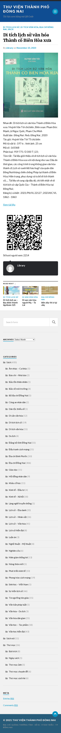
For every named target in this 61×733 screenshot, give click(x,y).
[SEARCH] (54, 322)
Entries (8, 698)
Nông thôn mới (16, 564)
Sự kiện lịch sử (16, 591)
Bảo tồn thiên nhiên (18, 382)
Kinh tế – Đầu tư (17, 490)
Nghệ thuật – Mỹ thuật (20, 543)
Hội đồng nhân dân (18, 476)
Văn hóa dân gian (17, 618)
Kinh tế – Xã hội (16, 496)
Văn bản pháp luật (18, 604)
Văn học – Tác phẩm (18, 624)
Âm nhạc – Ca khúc (18, 368)
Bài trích (13, 651)
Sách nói (10, 638)
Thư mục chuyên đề (18, 671)
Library (9, 48)
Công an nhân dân (17, 402)
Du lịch (12, 436)
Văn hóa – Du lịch (17, 611)
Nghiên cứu (14, 550)
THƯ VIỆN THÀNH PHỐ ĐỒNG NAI (34, 720)
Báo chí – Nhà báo (17, 375)
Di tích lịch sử (11, 27)
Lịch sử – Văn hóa (17, 523)
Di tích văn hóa (29, 27)
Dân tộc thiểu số (17, 409)
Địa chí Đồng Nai (17, 462)
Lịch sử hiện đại (16, 530)
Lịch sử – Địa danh (17, 510)
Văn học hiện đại (17, 631)
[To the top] (55, 714)
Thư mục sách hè (17, 678)
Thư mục (11, 645)
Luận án (12, 537)
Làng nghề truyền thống (20, 503)
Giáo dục (13, 469)
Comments (10, 705)
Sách (10, 29)
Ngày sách (14, 658)
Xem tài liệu (9, 204)
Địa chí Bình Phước (18, 456)
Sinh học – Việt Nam (18, 584)
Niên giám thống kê (18, 557)
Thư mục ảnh (15, 664)
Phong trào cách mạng (19, 577)
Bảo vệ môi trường (18, 388)
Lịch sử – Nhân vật (18, 517)
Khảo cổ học (15, 483)
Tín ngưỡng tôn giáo (19, 597)
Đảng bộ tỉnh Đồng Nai (20, 442)
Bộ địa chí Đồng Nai (18, 395)
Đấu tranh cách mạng (19, 449)
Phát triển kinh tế (17, 570)
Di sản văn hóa (16, 415)
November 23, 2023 (26, 48)
